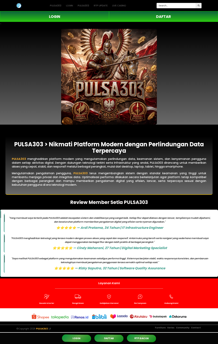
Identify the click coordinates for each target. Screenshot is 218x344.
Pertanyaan (140, 303)
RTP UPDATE (101, 5)
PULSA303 (55, 5)
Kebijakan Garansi (109, 303)
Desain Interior (46, 303)
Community (182, 327)
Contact (196, 327)
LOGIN (69, 5)
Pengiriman (78, 303)
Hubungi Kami (171, 303)
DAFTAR (163, 16)
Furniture (160, 327)
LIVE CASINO (119, 5)
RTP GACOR (141, 338)
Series (170, 327)
